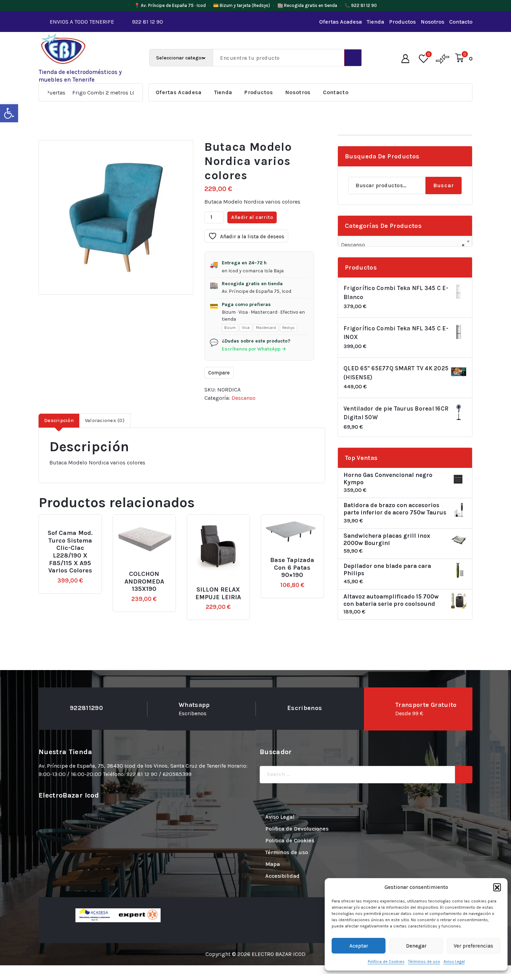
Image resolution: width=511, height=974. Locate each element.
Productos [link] (402, 21)
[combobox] (405, 242)
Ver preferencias (473, 946)
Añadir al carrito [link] (81, 530)
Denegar (416, 946)
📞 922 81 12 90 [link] (360, 5)
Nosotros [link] (432, 21)
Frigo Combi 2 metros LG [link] (80, 92)
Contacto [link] (460, 21)
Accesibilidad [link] (282, 876)
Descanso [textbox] (403, 244)
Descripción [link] (59, 420)
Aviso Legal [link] (454, 961)
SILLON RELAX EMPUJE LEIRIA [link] (218, 593)
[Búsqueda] (463, 774)
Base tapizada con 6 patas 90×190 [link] (292, 567)
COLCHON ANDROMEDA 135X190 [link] (144, 581)
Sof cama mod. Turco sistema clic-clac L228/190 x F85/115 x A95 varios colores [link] (70, 551)
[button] (497, 887)
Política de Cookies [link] (386, 961)
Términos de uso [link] (424, 961)
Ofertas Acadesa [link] (340, 21)
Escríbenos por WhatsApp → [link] (254, 349)
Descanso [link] (244, 398)
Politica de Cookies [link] (289, 840)
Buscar (443, 185)
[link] (9, 113)
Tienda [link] (375, 21)
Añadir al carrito (252, 217)
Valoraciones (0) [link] (104, 420)
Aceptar (358, 946)
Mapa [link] (272, 864)
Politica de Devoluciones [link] (296, 828)
